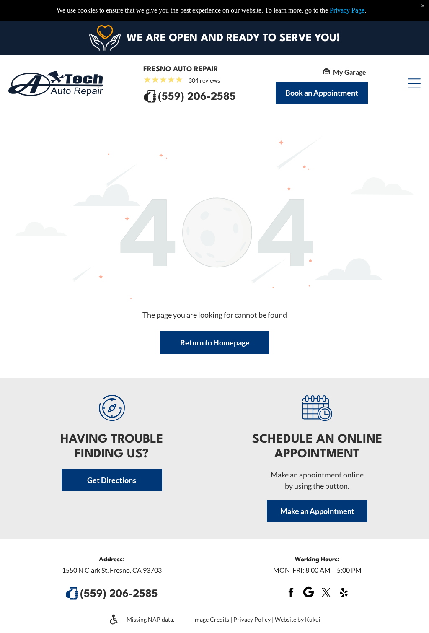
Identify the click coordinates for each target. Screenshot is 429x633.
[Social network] (308, 593)
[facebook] (291, 593)
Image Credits (211, 619)
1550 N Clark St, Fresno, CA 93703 (112, 570)
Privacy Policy (252, 619)
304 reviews (204, 80)
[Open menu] (414, 83)
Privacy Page (347, 10)
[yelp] (343, 593)
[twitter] (326, 593)
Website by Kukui (297, 619)
